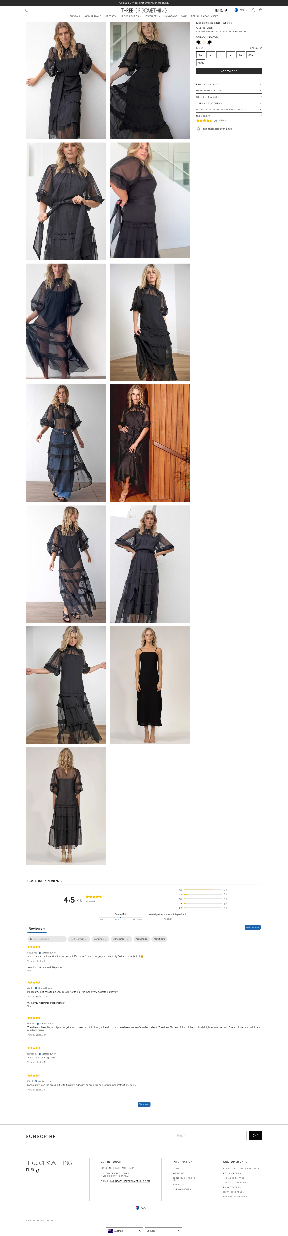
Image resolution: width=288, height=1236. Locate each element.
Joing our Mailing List (184, 1179)
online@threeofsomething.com (130, 1181)
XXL (250, 55)
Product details (207, 84)
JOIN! (256, 1135)
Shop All (75, 16)
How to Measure (233, 1192)
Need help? (203, 116)
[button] (203, 890)
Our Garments (182, 1189)
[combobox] (124, 1231)
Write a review (252, 927)
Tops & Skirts (130, 16)
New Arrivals (92, 16)
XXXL (201, 63)
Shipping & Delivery (235, 1197)
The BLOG (178, 1185)
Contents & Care (207, 97)
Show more (144, 1104)
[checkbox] (142, 939)
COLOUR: (207, 37)
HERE (165, 2)
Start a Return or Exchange (241, 1169)
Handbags (170, 16)
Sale (184, 16)
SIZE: (229, 48)
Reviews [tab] (37, 928)
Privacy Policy (232, 1187)
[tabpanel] (144, 1023)
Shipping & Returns (209, 103)
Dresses (111, 16)
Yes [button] (29, 971)
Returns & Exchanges (204, 16)
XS (200, 55)
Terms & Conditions (235, 1183)
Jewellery (151, 16)
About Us (178, 1173)
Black (198, 42)
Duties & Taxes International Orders (221, 110)
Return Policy (232, 1173)
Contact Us (180, 1169)
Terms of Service (233, 1178)
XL (240, 55)
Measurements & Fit (209, 91)
